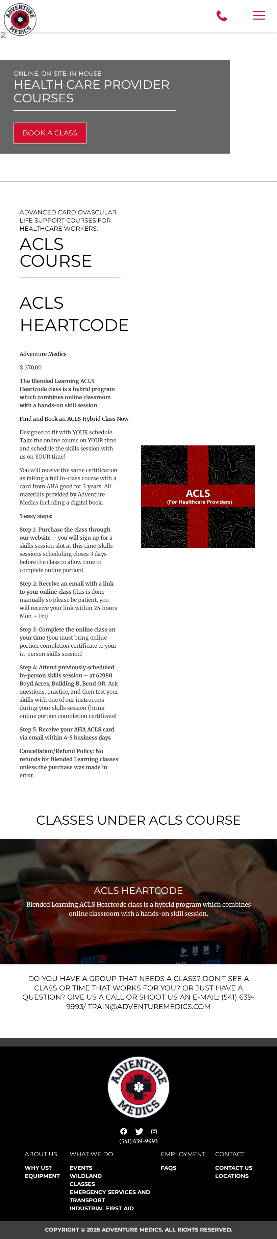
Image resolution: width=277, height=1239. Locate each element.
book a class (50, 133)
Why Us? (38, 1168)
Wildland (86, 1176)
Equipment (42, 1176)
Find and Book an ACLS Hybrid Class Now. (75, 418)
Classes (82, 1184)
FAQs (168, 1168)
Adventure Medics (43, 354)
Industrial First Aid (102, 1208)
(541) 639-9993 (138, 1141)
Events (81, 1168)
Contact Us (233, 1168)
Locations (232, 1176)
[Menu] (259, 15)
